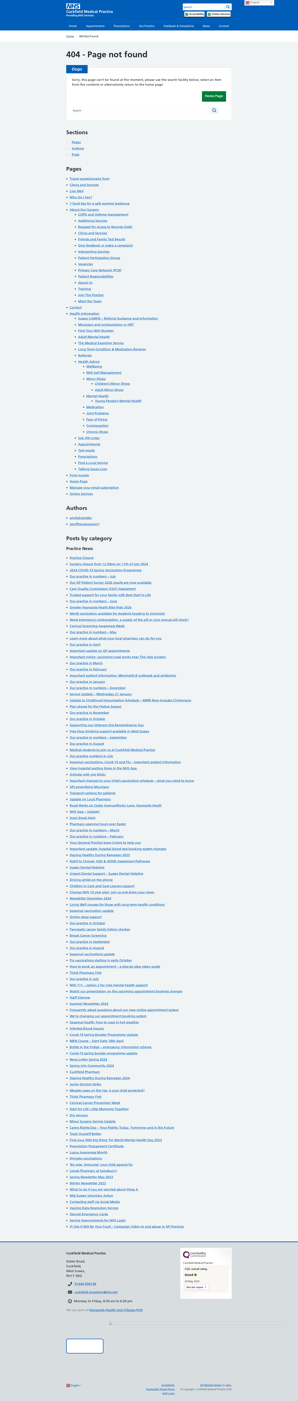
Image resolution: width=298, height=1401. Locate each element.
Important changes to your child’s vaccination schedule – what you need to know (132, 781)
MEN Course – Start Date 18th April (97, 1041)
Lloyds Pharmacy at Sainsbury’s (93, 1171)
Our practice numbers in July (91, 756)
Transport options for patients (92, 793)
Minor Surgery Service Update (93, 1121)
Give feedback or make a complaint (105, 245)
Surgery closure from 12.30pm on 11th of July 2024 (109, 564)
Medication (95, 407)
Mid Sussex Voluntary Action (91, 1196)
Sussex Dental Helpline (87, 867)
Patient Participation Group (99, 258)
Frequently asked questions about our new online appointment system (124, 1010)
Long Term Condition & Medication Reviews (112, 349)
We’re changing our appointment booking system (108, 1016)
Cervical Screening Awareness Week (97, 626)
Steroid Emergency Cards (89, 1214)
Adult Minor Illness (109, 390)
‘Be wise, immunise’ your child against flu (101, 1165)
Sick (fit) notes (89, 438)
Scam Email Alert (82, 818)
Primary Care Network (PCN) (99, 270)
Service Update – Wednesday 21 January (101, 694)
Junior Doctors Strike (85, 1084)
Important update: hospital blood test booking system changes (118, 849)
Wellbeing (94, 366)
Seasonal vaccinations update (92, 954)
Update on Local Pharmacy (90, 799)
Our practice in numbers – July (93, 576)
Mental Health (97, 396)
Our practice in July (84, 979)
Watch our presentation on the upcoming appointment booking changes (126, 991)
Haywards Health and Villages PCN (116, 1310)
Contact (224, 26)
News (206, 26)
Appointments (95, 26)
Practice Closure (82, 558)
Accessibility (168, 1385)
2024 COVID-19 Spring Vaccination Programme (106, 570)
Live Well (76, 191)
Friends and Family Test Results (101, 239)
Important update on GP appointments (100, 651)
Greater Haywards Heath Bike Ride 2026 (101, 607)
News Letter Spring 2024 (88, 1059)
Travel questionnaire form (90, 179)
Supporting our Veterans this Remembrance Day (107, 725)
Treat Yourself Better (85, 1134)
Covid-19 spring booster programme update (103, 1053)
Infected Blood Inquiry (87, 1028)
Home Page (214, 96)
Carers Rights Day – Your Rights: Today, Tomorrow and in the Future (122, 1128)
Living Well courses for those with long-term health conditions (117, 905)
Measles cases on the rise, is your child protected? (107, 1090)
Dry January (79, 1115)
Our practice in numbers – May (93, 632)
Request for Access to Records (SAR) (105, 227)
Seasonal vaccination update (92, 911)
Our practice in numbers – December (98, 688)
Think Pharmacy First (85, 973)
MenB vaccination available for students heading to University (117, 614)
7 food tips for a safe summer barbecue (100, 203)
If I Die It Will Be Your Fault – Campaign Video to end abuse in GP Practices (127, 1227)
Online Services (81, 494)
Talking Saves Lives (92, 469)
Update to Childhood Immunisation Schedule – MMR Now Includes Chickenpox (130, 700)
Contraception (97, 426)
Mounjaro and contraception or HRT (106, 325)
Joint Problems (97, 413)
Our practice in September (90, 942)
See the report (194, 1287)
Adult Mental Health (94, 337)
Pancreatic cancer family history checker (100, 929)
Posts (75, 155)
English (255, 2)
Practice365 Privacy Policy (160, 1389)
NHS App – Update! (85, 812)
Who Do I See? (81, 197)
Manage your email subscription (94, 488)
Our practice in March (86, 663)
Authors (78, 148)
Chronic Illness (97, 432)
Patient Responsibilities (95, 276)
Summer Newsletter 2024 (89, 1004)
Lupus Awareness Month (89, 1152)
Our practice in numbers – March (95, 830)
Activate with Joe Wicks (88, 774)
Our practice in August (87, 744)
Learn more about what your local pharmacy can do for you (116, 638)
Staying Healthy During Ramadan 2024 (100, 1078)
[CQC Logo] (194, 1257)
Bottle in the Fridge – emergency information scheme (111, 1047)
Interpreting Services (94, 252)
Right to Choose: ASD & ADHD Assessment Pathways (110, 861)
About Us (85, 283)
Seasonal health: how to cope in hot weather (104, 1022)
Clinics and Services (84, 185)
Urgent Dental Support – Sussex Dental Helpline (106, 874)
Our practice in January (87, 682)
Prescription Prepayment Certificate (97, 1146)
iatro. (229, 1385)
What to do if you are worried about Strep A (104, 1189)
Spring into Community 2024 (92, 1066)
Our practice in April (85, 645)
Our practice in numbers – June (93, 601)
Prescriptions (122, 26)
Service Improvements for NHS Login (98, 1220)
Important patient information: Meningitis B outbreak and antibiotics (123, 676)
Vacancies (85, 264)
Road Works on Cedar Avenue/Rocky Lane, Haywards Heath (116, 805)
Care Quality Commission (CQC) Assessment (103, 589)
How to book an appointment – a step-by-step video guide (115, 967)
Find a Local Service (93, 463)
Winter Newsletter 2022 (88, 1183)
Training (84, 289)
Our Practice (146, 26)
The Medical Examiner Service (101, 343)
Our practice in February (88, 669)
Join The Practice (91, 295)
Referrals (85, 355)
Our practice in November (89, 713)
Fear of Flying (96, 419)
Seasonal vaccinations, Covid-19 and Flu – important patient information (125, 762)
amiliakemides (81, 518)
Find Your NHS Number (96, 331)
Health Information (84, 314)
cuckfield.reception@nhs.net (96, 1292)
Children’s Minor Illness (112, 384)
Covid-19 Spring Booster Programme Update (104, 1035)
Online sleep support (86, 917)
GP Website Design (211, 1385)
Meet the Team (90, 301)
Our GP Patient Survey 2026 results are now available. (111, 583)
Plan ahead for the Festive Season (96, 707)
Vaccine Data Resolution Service (94, 1208)
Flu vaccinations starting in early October (101, 960)
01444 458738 (85, 1284)
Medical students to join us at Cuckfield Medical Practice (112, 750)
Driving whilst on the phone (91, 880)
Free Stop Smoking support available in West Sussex (109, 731)
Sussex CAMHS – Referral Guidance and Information (118, 318)
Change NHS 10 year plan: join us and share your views (112, 892)
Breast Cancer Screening (88, 936)
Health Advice (89, 362)
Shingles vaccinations (86, 1158)
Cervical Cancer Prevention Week (95, 1103)
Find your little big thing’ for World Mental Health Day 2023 (116, 1140)
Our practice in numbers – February (97, 836)
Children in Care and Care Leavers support (102, 886)
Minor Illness (96, 379)
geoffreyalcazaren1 (85, 524)
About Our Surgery (84, 210)
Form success (79, 475)
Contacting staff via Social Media (95, 1202)
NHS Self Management (103, 373)
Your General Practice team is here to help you (105, 843)
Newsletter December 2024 (90, 898)
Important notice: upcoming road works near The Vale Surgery (118, 657)
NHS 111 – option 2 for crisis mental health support (109, 985)
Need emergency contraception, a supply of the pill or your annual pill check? (129, 620)
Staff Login (168, 1393)
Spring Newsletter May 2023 (91, 1177)
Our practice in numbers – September (98, 737)
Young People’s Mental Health (118, 401)
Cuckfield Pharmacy (85, 1072)
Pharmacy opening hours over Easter (98, 824)
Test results (86, 450)
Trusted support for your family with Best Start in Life (110, 595)
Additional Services (92, 221)
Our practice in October (87, 719)
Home (73, 26)
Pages (76, 142)
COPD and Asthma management (103, 214)
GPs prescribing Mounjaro (89, 787)
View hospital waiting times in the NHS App (104, 768)
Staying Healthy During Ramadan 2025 (100, 855)
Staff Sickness (80, 998)
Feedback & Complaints (179, 26)
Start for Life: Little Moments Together (99, 1109)
